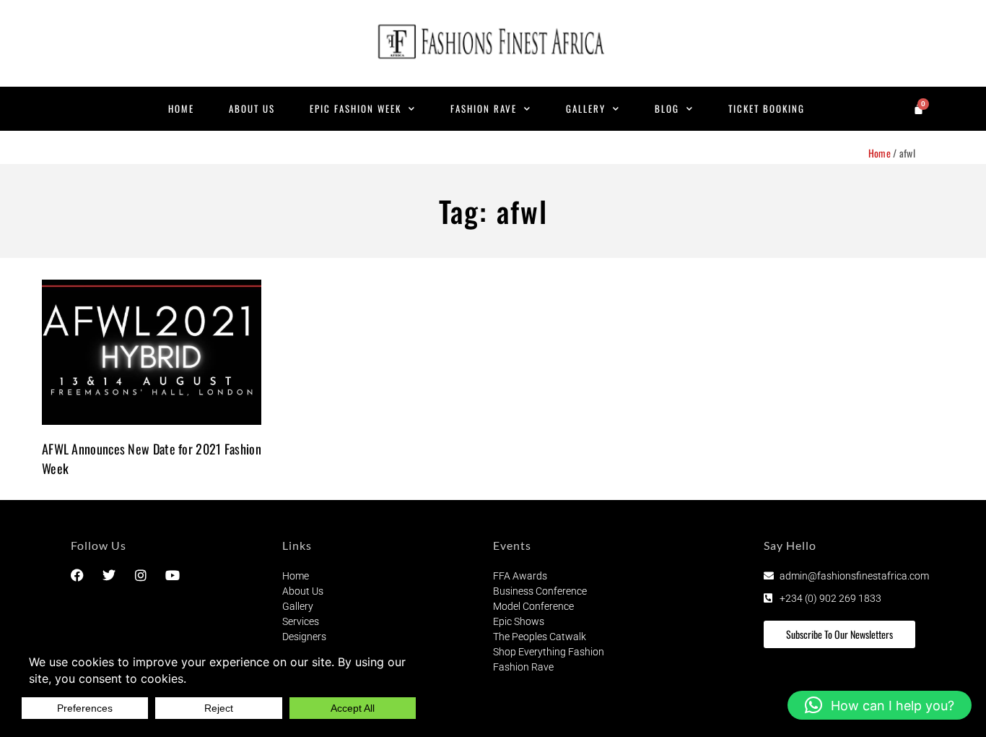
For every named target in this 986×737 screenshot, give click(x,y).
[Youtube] (172, 575)
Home (181, 108)
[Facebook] (77, 575)
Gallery (586, 108)
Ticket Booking (766, 108)
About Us (252, 108)
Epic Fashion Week (355, 108)
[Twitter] (108, 575)
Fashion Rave (483, 108)
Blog (667, 108)
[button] (880, 705)
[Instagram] (140, 575)
